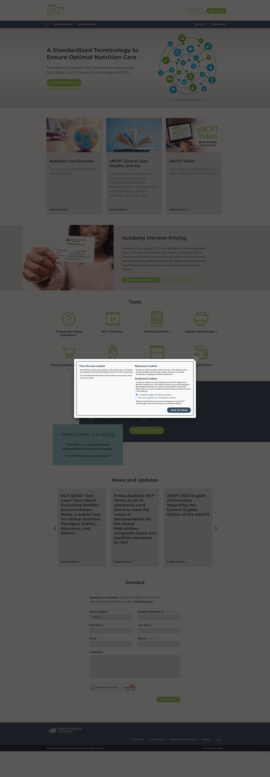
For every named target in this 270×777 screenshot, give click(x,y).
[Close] (196, 359)
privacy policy (88, 377)
